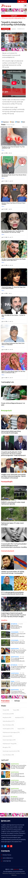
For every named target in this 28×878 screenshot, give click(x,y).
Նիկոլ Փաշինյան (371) (8, 721)
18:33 (21, 665)
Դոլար (8, 124)
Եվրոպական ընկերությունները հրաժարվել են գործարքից (11, 432)
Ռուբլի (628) (6, 710)
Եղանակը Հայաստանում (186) (11, 751)
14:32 (22, 689)
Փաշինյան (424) (7, 717)
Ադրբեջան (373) (19, 717)
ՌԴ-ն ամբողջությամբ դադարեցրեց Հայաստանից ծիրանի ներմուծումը (12, 593)
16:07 (22, 648)
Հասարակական (7, 551)
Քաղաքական (6, 410)
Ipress (14, 29)
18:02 (22, 640)
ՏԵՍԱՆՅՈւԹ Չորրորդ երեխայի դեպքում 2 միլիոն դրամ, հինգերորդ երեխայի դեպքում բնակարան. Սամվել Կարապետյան (18, 801)
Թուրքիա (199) (7, 747)
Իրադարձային (7, 481)
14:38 (22, 673)
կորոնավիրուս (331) (8, 728)
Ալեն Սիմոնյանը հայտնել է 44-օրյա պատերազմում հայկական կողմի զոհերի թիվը (19, 685)
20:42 (18, 681)
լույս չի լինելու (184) (8, 754)
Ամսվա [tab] (17, 701)
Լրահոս (4, 620)
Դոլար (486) (16, 710)
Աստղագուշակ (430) (8, 713)
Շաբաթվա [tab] (5, 701)
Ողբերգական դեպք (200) (9, 743)
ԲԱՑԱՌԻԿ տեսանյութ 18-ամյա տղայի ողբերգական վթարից (13, 503)
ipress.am (16, 869)
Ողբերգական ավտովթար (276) (11, 732)
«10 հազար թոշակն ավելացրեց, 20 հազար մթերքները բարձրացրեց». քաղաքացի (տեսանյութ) (19, 693)
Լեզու (23, 1)
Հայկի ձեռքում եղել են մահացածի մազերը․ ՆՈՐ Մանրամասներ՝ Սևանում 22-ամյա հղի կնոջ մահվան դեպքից (13, 614)
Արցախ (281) (21, 728)
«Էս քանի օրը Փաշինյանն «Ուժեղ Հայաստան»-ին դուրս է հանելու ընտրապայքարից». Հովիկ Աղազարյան (13, 453)
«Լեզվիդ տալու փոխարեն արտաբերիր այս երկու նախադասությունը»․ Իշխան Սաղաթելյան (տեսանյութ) (13, 476)
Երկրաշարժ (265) (7, 736)
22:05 (21, 623)
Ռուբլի (12, 124)
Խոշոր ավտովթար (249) (9, 739)
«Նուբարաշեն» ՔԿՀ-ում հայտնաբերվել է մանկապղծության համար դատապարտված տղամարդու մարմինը (14, 545)
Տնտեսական (5, 29)
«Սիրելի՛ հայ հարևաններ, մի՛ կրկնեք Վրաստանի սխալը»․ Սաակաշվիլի (12, 572)
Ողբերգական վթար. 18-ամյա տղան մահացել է (12, 524)
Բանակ (12, 681)
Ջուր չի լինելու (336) (8, 725)
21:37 (22, 656)
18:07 (22, 632)
